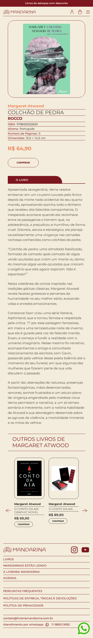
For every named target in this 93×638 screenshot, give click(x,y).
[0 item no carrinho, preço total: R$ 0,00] (80, 12)
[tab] (35, 179)
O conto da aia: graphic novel (26, 510)
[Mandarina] (19, 12)
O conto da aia (61, 509)
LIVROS (8, 559)
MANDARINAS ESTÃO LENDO (24, 565)
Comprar (23, 162)
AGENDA (9, 578)
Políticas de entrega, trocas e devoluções (40, 598)
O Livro (22, 180)
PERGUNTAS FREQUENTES (22, 591)
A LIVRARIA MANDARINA (21, 571)
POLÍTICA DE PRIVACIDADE (23, 605)
